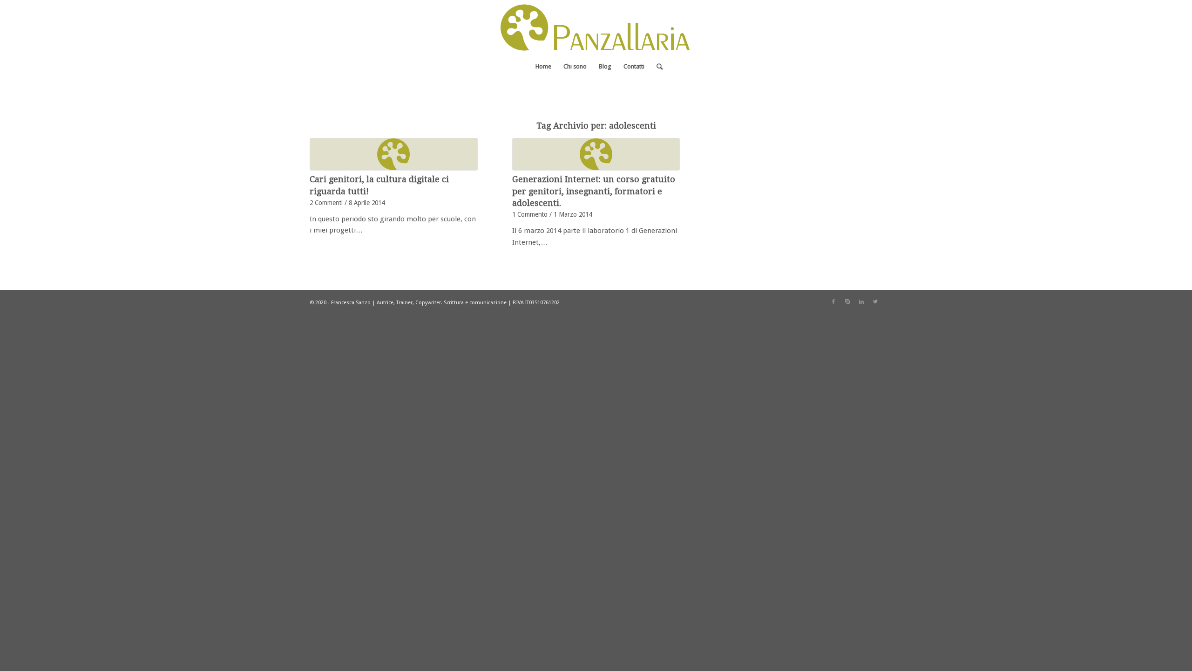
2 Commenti (326, 202)
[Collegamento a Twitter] (875, 302)
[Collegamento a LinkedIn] (861, 302)
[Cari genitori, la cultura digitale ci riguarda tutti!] (394, 154)
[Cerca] (656, 66)
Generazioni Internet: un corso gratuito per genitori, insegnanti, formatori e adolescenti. (593, 190)
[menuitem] (543, 66)
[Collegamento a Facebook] (833, 302)
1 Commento (530, 214)
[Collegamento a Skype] (847, 302)
